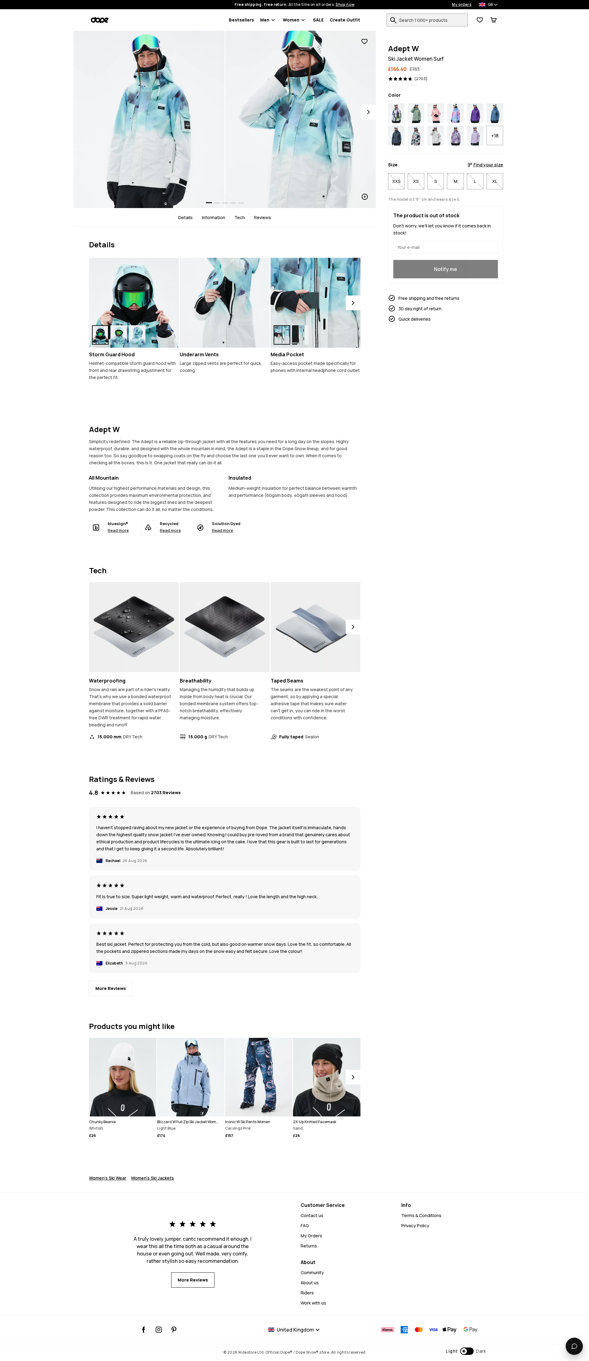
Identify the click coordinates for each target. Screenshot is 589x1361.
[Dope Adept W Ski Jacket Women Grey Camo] (435, 136)
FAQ (305, 1225)
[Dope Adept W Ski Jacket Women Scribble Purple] (455, 136)
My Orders (311, 1236)
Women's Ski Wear (107, 1178)
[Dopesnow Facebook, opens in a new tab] (143, 1329)
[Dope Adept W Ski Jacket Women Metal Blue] (396, 136)
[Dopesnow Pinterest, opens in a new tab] (173, 1329)
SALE (318, 20)
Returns (309, 1246)
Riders (307, 1293)
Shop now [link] (345, 4)
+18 (495, 135)
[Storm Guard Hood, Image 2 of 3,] (118, 335)
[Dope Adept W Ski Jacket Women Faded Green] (416, 113)
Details (185, 217)
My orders (462, 4)
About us (310, 1283)
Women (291, 20)
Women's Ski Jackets (152, 1178)
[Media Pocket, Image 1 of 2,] (282, 335)
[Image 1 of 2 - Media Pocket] (315, 303)
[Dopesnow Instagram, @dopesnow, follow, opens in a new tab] (158, 1329)
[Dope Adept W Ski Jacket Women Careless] (396, 113)
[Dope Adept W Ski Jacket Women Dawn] (455, 113)
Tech (239, 217)
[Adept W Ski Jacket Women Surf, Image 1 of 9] (149, 119)
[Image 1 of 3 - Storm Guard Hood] (134, 303)
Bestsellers (241, 20)
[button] (466, 1351)
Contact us (312, 1215)
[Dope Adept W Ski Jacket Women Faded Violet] (475, 136)
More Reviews (110, 988)
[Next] (368, 112)
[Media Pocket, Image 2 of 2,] (300, 335)
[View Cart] (493, 20)
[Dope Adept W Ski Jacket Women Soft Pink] (435, 113)
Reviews (262, 217)
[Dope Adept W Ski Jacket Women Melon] (416, 136)
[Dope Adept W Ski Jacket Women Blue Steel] (495, 113)
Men (264, 20)
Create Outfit (345, 20)
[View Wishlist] (480, 20)
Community (312, 1272)
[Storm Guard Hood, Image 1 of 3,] (100, 335)
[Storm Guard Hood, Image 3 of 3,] (137, 335)
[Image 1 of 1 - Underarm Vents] (225, 303)
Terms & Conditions (421, 1215)
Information (213, 217)
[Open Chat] (574, 1346)
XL (494, 181)
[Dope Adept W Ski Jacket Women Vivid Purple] (475, 113)
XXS (396, 181)
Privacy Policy (415, 1225)
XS (416, 181)
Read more (118, 530)
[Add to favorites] (364, 41)
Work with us (313, 1303)
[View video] (300, 119)
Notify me (445, 269)
